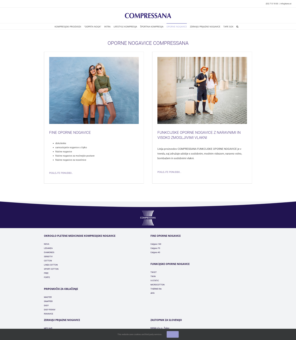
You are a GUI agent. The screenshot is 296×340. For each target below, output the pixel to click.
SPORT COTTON (51, 269)
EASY (46, 305)
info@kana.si (285, 4)
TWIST (153, 272)
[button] (237, 26)
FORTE (47, 277)
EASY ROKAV (49, 309)
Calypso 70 (155, 248)
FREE (46, 273)
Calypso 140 (155, 244)
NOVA (46, 244)
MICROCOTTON (157, 285)
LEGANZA (48, 248)
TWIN (153, 276)
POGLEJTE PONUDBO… (61, 173)
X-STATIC (154, 280)
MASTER (48, 297)
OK (172, 334)
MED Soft (48, 328)
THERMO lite (156, 289)
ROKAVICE (48, 314)
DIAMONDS (49, 252)
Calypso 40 (155, 252)
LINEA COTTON (51, 265)
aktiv (152, 293)
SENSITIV (48, 256)
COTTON (48, 261)
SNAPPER (48, 301)
